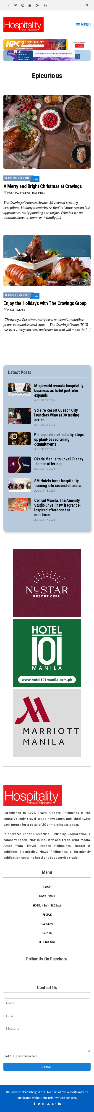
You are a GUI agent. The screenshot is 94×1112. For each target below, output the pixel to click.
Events (47, 932)
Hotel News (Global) (47, 905)
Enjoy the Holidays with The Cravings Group (45, 303)
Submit (47, 1067)
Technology (47, 942)
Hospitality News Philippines (26, 192)
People (47, 914)
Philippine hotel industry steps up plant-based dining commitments (59, 439)
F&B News (47, 923)
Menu (85, 24)
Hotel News (47, 896)
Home (47, 887)
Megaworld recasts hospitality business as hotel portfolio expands (59, 390)
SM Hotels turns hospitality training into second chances (57, 483)
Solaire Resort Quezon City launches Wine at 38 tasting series (56, 415)
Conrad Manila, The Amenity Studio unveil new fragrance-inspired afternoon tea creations (57, 507)
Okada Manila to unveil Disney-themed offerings (59, 461)
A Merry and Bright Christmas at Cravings (42, 186)
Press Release (16, 309)
